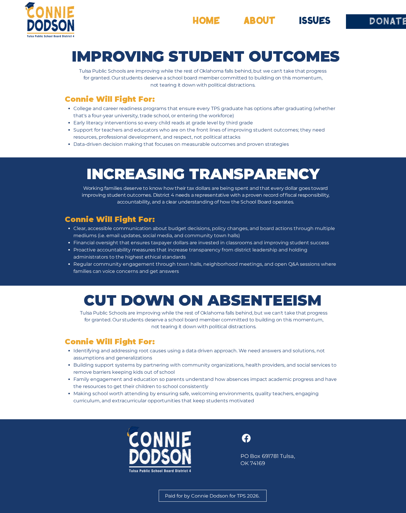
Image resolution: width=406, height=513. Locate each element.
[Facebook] (246, 438)
